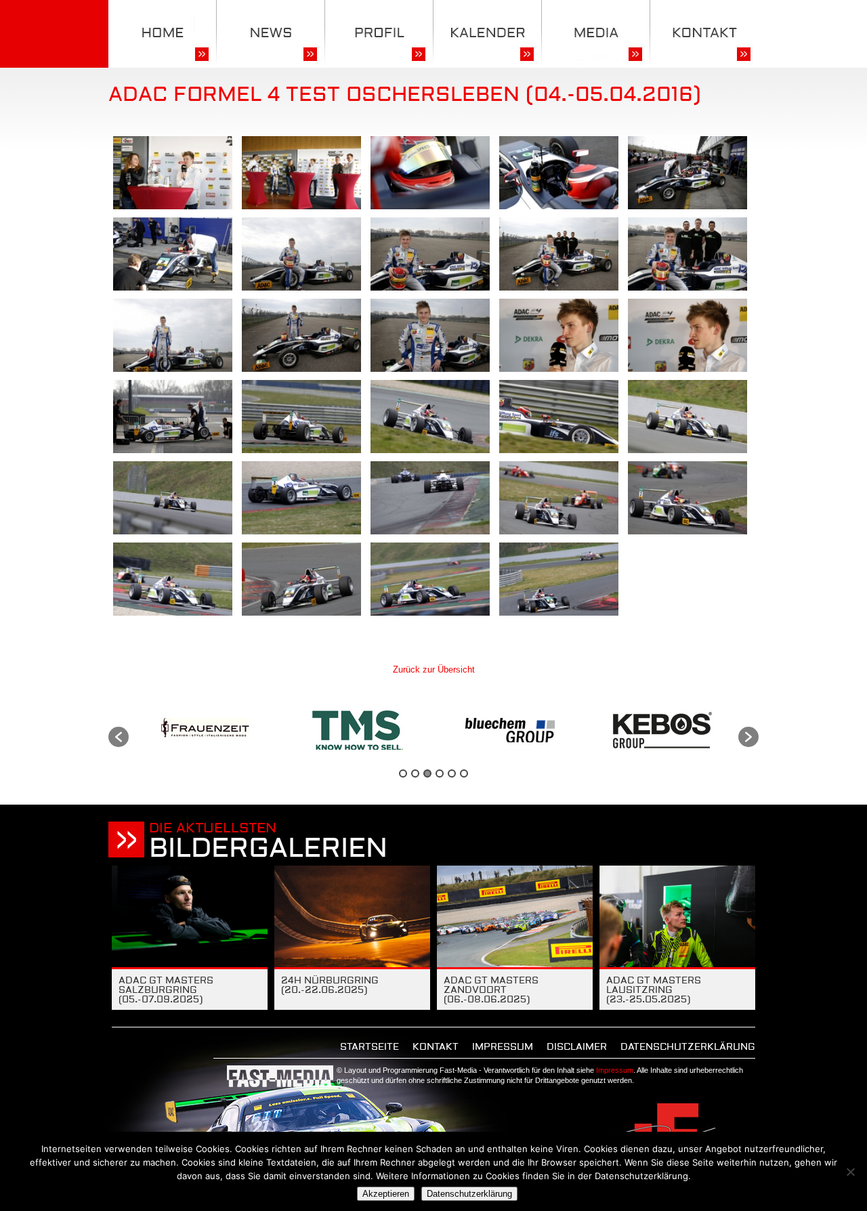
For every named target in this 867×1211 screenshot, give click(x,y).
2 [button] (415, 773)
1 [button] (403, 773)
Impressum (502, 1047)
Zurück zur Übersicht (434, 669)
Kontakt (436, 1047)
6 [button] (464, 773)
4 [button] (440, 773)
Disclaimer (577, 1047)
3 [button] (427, 773)
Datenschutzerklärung (687, 1047)
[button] (118, 737)
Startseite (369, 1047)
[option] (205, 730)
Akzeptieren (385, 1194)
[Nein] (850, 1171)
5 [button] (452, 773)
